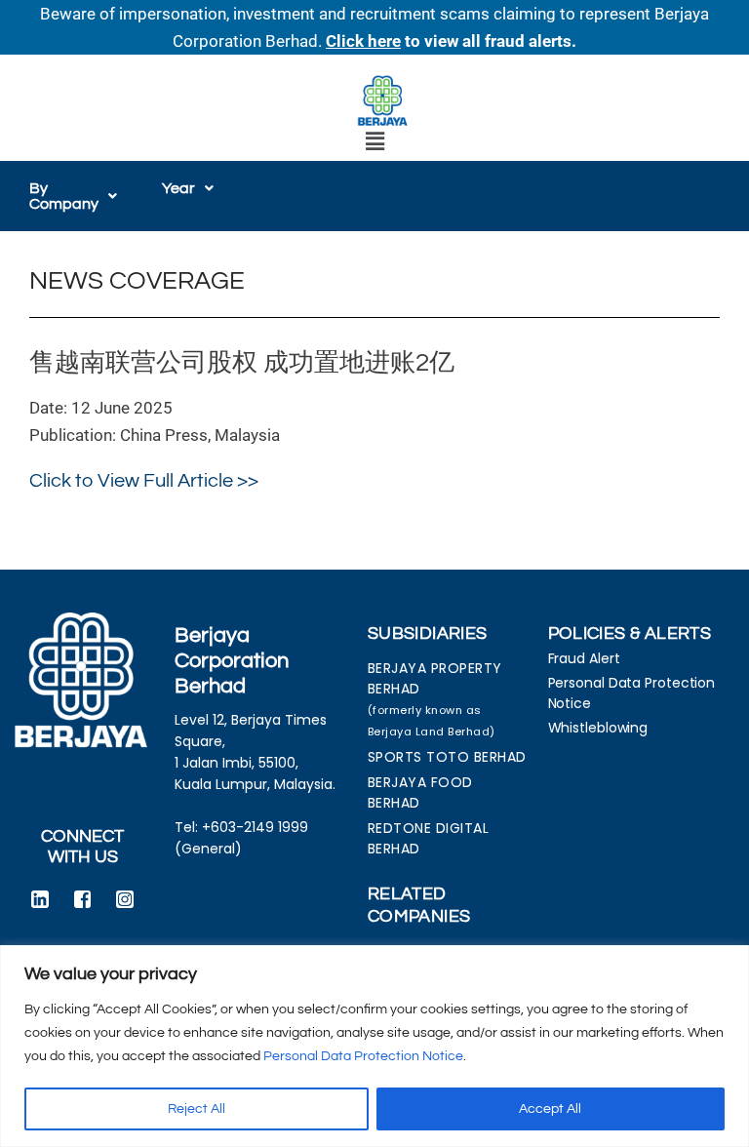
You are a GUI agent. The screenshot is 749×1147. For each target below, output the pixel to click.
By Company (64, 196)
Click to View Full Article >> (143, 481)
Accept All (550, 1109)
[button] (374, 142)
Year (178, 188)
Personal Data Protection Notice (363, 1056)
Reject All (196, 1109)
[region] (374, 1046)
